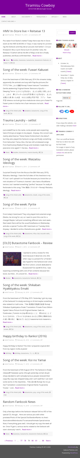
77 (21, 441)
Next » (48, 441)
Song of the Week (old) (13, 111)
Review (8, 278)
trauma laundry (33, 152)
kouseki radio (45, 234)
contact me (60, 153)
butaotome (30, 60)
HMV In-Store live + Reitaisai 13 (24, 31)
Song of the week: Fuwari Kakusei (25, 70)
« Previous (9, 441)
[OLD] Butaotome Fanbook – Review (27, 243)
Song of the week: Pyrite (19, 204)
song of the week (44, 195)
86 (43, 441)
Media (65, 17)
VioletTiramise (9, 35)
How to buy (67, 53)
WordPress (74, 453)
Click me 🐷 (66, 98)
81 (36, 441)
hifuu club (36, 234)
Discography (26, 17)
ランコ (32, 353)
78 (25, 441)
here (74, 126)
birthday (17, 353)
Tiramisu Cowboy (40, 5)
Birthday (8, 353)
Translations (40, 17)
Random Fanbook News (19, 402)
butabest (28, 111)
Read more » (37, 56)
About (13, 17)
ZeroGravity (72, 447)
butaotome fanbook (42, 60)
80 (33, 441)
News (7, 60)
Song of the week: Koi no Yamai (24, 360)
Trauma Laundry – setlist (19, 120)
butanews (22, 60)
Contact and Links (7, 21)
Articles (54, 17)
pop (34, 392)
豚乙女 (12, 63)
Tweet (68, 71)
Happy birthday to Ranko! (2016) (25, 336)
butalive (15, 60)
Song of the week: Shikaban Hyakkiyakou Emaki (22, 286)
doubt (35, 195)
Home (3, 17)
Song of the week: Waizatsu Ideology (21, 161)
